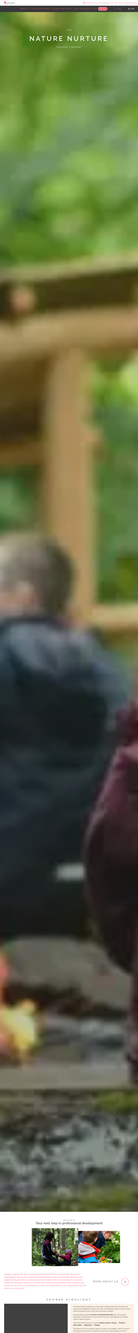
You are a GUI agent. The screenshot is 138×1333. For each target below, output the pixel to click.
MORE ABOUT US (105, 1281)
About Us (25, 9)
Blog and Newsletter (86, 9)
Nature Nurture (41, 9)
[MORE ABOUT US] (125, 1282)
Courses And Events (62, 9)
